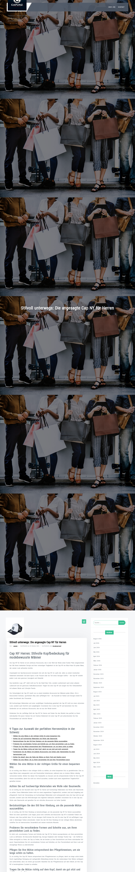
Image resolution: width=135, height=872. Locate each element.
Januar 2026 (97, 669)
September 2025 (98, 687)
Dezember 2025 (98, 674)
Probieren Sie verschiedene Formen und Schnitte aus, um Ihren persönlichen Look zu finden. (43, 744)
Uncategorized (57, 646)
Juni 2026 (96, 647)
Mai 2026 (96, 652)
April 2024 (96, 762)
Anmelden (96, 783)
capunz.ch (13, 12)
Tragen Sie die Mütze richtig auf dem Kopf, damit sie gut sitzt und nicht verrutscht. (40, 749)
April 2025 (96, 709)
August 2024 (97, 745)
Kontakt (121, 7)
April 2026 (96, 656)
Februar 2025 (97, 718)
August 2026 (97, 639)
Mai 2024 (96, 758)
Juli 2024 (96, 749)
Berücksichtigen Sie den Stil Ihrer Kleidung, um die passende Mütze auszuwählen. (40, 741)
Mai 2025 (96, 705)
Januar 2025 (97, 723)
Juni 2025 (96, 700)
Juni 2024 (96, 753)
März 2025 (96, 714)
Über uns (111, 7)
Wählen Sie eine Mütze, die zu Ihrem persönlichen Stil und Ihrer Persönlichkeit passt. (41, 760)
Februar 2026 (97, 665)
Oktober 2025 (97, 683)
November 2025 (98, 678)
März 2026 (96, 661)
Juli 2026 (96, 643)
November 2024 (98, 731)
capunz (15, 646)
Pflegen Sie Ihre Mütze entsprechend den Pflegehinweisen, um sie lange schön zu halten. (43, 746)
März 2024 (96, 767)
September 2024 (98, 740)
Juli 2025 (96, 696)
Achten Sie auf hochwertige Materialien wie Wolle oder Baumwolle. (35, 738)
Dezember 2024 (98, 727)
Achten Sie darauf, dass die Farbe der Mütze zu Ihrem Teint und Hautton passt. (39, 757)
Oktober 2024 (97, 736)
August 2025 (97, 692)
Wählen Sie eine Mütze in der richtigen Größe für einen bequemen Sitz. (36, 736)
